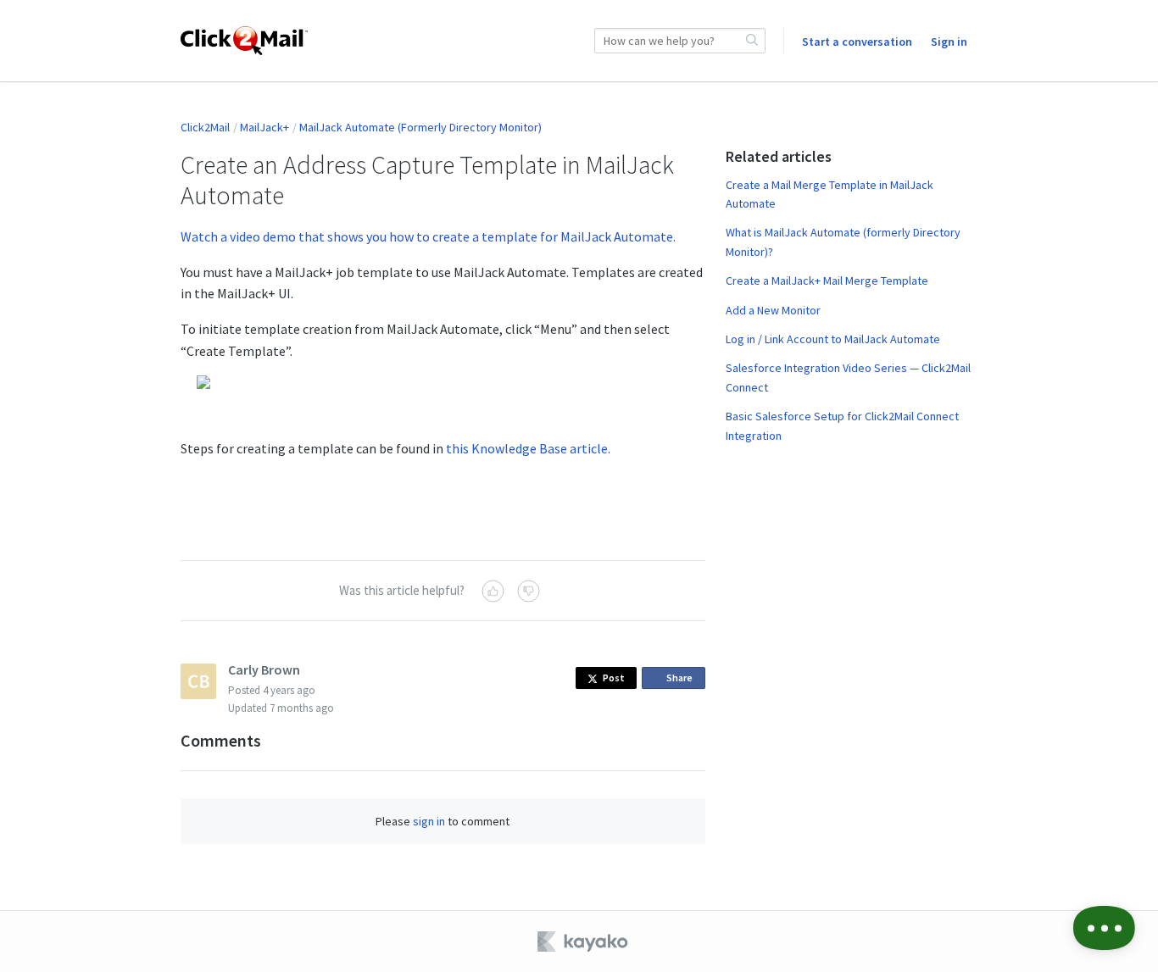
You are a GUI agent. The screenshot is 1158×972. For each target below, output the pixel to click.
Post (614, 677)
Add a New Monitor (773, 310)
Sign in (949, 41)
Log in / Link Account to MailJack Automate (833, 339)
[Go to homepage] (244, 40)
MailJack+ (264, 127)
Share (682, 680)
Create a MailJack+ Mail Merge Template (827, 280)
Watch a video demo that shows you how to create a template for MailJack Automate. (428, 236)
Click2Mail (205, 127)
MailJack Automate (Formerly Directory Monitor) (420, 127)
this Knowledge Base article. (528, 448)
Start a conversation (857, 41)
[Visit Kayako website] (584, 941)
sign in (429, 821)
